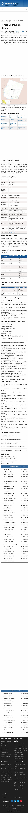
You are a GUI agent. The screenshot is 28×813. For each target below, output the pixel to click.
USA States (11, 20)
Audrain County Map (9, 471)
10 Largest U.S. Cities (19, 744)
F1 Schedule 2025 (18, 785)
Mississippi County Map (9, 522)
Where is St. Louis (22, 120)
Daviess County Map (9, 493)
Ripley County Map (8, 541)
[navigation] (2, 9)
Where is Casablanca (19, 754)
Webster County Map (9, 558)
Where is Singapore (5, 743)
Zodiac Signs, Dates (19, 756)
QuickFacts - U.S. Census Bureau (9, 456)
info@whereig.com (17, 797)
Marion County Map (8, 520)
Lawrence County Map (9, 512)
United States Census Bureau (8, 458)
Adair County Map (8, 469)
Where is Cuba (4, 752)
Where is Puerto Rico (6, 754)
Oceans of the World (6, 766)
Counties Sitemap (18, 758)
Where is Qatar (4, 745)
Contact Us (12, 805)
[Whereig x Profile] (18, 801)
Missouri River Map (22, 124)
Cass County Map (8, 483)
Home (2, 20)
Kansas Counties (8, 705)
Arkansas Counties (8, 696)
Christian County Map (9, 486)
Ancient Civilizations (5, 781)
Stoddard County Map (9, 551)
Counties (22, 20)
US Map (6, 20)
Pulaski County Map (8, 536)
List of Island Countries (6, 779)
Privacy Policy (20, 805)
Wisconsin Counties (8, 732)
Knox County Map (8, 510)
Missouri (17, 20)
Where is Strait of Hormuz (20, 748)
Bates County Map (8, 474)
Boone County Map (8, 476)
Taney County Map (8, 553)
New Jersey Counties (9, 717)
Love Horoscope (18, 752)
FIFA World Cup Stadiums (20, 778)
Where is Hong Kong (6, 741)
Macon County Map (8, 517)
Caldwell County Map (9, 479)
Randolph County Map (9, 539)
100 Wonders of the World (7, 768)
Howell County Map (8, 505)
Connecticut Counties (9, 698)
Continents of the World (7, 775)
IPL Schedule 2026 (18, 780)
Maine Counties (7, 708)
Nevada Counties (8, 715)
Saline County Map (8, 546)
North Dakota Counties (9, 720)
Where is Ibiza (4, 750)
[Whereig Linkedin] (15, 801)
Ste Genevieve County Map (10, 544)
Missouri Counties (8, 712)
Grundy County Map (8, 500)
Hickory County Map (8, 503)
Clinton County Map (8, 488)
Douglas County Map (9, 495)
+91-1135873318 (6, 797)
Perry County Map (8, 532)
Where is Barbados (5, 748)
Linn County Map (8, 515)
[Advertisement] (14, 60)
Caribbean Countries (6, 777)
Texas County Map (8, 727)
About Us (5, 805)
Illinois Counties (7, 703)
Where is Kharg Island (6, 764)
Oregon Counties (8, 722)
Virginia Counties (8, 729)
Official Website (12, 232)
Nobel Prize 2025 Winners (20, 750)
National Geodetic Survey (7, 461)
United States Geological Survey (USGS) (10, 460)
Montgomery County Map (10, 524)
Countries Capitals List (6, 771)
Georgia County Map (9, 700)
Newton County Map (9, 527)
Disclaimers (15, 807)
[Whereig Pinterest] (21, 801)
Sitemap (14, 808)
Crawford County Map (9, 491)
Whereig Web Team (20, 31)
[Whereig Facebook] (12, 801)
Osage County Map (8, 529)
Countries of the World (6, 773)
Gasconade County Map (9, 498)
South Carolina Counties (9, 725)
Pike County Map (8, 534)
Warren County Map (8, 556)
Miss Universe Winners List (20, 746)
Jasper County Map (8, 507)
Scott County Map (8, 548)
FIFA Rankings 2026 (19, 772)
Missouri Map (4, 116)
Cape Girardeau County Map (10, 481)
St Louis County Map (9, 561)
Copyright (22, 807)
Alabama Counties (8, 693)
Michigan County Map (9, 710)
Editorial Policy (7, 807)
